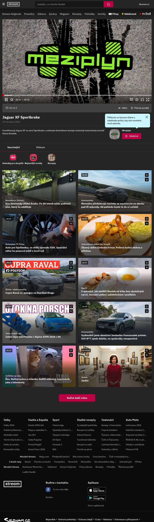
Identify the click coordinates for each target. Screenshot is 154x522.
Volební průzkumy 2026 (15, 430)
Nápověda (50, 519)
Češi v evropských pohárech (122, 456)
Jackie (84, 377)
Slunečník (73, 461)
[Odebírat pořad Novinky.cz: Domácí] (71, 179)
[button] (77, 61)
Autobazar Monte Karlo (33, 467)
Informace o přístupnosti (126, 519)
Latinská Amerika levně (113, 444)
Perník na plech (84, 449)
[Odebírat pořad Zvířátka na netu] (71, 355)
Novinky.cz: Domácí (14, 200)
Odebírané (130, 13)
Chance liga (58, 425)
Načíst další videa (77, 397)
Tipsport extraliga (60, 435)
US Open (56, 439)
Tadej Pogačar (35, 439)
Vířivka (138, 461)
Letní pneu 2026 (133, 425)
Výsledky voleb (11, 435)
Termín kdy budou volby (15, 439)
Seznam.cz (144, 4)
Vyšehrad (52, 467)
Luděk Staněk (28, 472)
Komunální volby (12, 449)
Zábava (41, 13)
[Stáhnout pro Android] (97, 498)
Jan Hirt (32, 435)
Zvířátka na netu (13, 375)
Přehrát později (141, 108)
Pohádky (90, 13)
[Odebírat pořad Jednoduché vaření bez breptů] (147, 223)
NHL (54, 449)
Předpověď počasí (60, 456)
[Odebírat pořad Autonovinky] (147, 179)
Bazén (28, 461)
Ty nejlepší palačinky (87, 425)
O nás (98, 519)
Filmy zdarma (85, 467)
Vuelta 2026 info (36, 425)
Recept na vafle (84, 444)
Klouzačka (86, 461)
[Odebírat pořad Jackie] (147, 355)
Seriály (102, 13)
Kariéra (49, 497)
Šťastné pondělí (125, 467)
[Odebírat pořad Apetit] (147, 267)
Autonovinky (87, 200)
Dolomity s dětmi (110, 449)
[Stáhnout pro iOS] (97, 490)
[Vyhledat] (108, 4)
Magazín (64, 13)
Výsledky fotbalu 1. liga (63, 430)
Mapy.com (44, 456)
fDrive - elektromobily (15, 289)
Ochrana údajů (85, 519)
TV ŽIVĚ (146, 13)
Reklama (107, 519)
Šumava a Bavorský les (112, 435)
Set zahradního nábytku (105, 461)
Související (13, 147)
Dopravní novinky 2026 (137, 435)
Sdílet (124, 108)
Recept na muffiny (85, 430)
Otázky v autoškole (135, 444)
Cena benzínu (99, 456)
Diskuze (40, 147)
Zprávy (53, 13)
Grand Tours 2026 (36, 449)
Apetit (84, 288)
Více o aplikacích (96, 505)
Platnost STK (132, 449)
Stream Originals (11, 13)
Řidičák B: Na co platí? (136, 439)
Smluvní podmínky (67, 519)
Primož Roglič (34, 444)
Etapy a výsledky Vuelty (39, 430)
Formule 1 (57, 444)
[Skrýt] (146, 117)
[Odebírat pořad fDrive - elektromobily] (71, 267)
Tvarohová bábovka (86, 439)
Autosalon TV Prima (14, 244)
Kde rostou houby (81, 456)
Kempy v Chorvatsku (111, 425)
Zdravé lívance (84, 435)
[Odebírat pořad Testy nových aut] (71, 311)
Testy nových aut (13, 333)
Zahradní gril (125, 461)
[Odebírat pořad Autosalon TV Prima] (71, 223)
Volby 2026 (9, 425)
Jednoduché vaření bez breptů (95, 244)
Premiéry (29, 13)
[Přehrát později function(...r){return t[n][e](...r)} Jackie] (147, 350)
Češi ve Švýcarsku (110, 439)
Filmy (115, 13)
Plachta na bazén (42, 461)
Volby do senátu (11, 444)
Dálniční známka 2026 (136, 430)
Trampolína (59, 461)
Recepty (77, 13)
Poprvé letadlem (109, 430)
